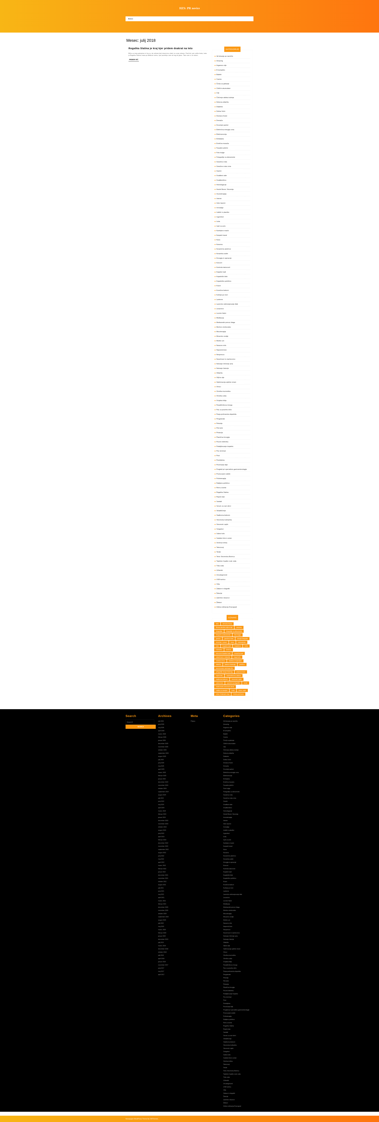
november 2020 (163, 910)
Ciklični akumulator (223, 88)
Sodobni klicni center (224, 538)
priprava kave (240, 672)
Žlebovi (219, 602)
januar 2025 (162, 779)
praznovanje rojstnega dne (224, 668)
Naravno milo (221, 345)
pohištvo (242, 664)
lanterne (228, 649)
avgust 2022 (162, 852)
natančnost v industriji (223, 657)
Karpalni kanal (221, 235)
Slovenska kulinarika (224, 520)
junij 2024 (161, 801)
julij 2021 (161, 888)
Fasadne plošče (222, 148)
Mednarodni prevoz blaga (225, 322)
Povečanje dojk (222, 465)
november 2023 (163, 824)
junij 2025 (161, 763)
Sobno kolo (220, 533)
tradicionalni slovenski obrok (225, 686)
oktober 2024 (162, 788)
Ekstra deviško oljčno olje (224, 627)
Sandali (219, 501)
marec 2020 (162, 929)
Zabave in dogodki (223, 588)
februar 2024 (162, 814)
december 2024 (163, 782)
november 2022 (163, 846)
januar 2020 (162, 936)
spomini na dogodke (233, 683)
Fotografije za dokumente (225, 157)
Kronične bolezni (222, 290)
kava (232, 642)
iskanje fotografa (242, 638)
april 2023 (161, 836)
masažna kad (238, 653)
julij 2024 (161, 798)
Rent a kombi (221, 487)
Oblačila (219, 373)
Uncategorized (221, 575)
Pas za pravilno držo (224, 409)
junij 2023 (161, 833)
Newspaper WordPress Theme (136, 1119)
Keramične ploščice (223, 249)
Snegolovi (220, 529)
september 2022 (163, 849)
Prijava (193, 721)
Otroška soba (221, 396)
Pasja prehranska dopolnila (226, 414)
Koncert (219, 263)
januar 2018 (162, 961)
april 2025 (161, 769)
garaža (218, 638)
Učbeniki (219, 570)
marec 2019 (162, 945)
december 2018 (163, 949)
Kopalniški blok (222, 276)
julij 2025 (161, 759)
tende (245, 683)
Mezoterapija (221, 331)
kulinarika (219, 649)
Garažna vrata (221, 162)
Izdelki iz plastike (222, 212)
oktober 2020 (162, 913)
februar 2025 (162, 775)
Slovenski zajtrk (222, 524)
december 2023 (163, 820)
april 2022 (161, 862)
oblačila (218, 664)
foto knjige (237, 635)
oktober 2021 (162, 881)
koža (246, 646)
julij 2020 (161, 923)
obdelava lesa (220, 661)
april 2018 (161, 958)
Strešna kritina (221, 543)
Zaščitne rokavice (223, 598)
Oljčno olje (220, 377)
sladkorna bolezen (222, 679)
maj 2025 (161, 766)
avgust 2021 (162, 884)
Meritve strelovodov (223, 327)
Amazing (219, 61)
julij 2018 (161, 955)
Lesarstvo (220, 308)
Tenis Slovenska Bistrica (225, 556)
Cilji (217, 93)
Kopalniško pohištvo (223, 281)
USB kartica (220, 579)
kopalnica (238, 646)
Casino (219, 79)
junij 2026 (161, 724)
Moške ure (220, 341)
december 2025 (163, 743)
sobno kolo (219, 683)
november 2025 (163, 747)
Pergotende (220, 419)
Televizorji (220, 547)
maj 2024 (161, 804)
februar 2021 (162, 904)
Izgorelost (220, 217)
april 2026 (161, 730)
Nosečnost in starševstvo (225, 359)
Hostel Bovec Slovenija (225, 189)
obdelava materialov (235, 661)
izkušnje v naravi (221, 642)
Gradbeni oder (221, 175)
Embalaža (220, 139)
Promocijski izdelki (223, 474)
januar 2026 (162, 740)
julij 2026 (161, 721)
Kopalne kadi (221, 272)
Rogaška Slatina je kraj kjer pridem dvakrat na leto (161, 48)
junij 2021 (161, 891)
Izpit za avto (221, 226)
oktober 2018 (162, 952)
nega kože (237, 657)
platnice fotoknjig (230, 664)
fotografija (219, 631)
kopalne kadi (227, 646)
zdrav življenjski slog (222, 694)
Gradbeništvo (221, 180)
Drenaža (219, 120)
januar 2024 (162, 817)
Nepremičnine (221, 350)
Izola (218, 221)
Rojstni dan (220, 497)
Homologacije (221, 184)
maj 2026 (161, 727)
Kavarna (219, 244)
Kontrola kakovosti (223, 267)
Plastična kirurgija (223, 437)
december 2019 (163, 939)
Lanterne (219, 299)
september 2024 (163, 791)
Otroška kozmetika (223, 391)
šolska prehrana (238, 694)
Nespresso (220, 354)
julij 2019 (161, 942)
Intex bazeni (220, 203)
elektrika (239, 627)
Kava (218, 240)
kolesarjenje (242, 642)
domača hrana (227, 624)
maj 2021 (161, 894)
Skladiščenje (221, 510)
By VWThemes (153, 1119)
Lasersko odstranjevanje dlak (227, 304)
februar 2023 (162, 840)
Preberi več (134, 60)
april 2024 (161, 807)
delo (217, 624)
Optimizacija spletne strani (226, 382)
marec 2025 (162, 772)
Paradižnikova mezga (224, 405)
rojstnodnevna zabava (234, 675)
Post (218, 455)
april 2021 (161, 897)
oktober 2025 (162, 750)
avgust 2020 (162, 920)
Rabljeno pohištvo (223, 483)
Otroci (218, 386)
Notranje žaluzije (222, 368)
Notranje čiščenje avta (224, 364)
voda (233, 690)
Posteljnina (220, 460)
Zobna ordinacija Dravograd (226, 607)
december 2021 (163, 875)
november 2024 (163, 785)
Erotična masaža (222, 143)
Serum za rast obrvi (223, 506)
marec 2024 (162, 811)
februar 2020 (162, 933)
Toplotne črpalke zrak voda (226, 561)
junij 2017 (161, 968)
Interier (219, 198)
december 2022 (163, 843)
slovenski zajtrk (237, 679)
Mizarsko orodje (222, 336)
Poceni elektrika (222, 442)
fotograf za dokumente (223, 635)
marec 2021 (162, 901)
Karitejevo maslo (222, 230)
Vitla (218, 584)
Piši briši (219, 428)
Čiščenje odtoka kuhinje (225, 97)
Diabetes (219, 107)
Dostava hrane (221, 116)
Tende (218, 552)
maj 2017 (161, 971)
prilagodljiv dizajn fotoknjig (224, 672)
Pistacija (219, 432)
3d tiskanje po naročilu (224, 56)
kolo (217, 646)
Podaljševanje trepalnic (225, 446)
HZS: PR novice (189, 8)
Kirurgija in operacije (224, 258)
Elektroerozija (221, 134)
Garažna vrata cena (223, 166)
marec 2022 (162, 865)
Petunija (219, 423)
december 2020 (163, 907)
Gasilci (219, 171)
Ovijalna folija (221, 400)
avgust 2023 (162, 830)
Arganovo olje (221, 65)
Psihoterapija (221, 478)
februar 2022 (162, 868)
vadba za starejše (221, 690)
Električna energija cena (225, 129)
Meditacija (220, 318)
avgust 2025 (162, 756)
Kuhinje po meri (222, 295)
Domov (130, 19)
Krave (218, 285)
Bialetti (218, 74)
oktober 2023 (162, 827)
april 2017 (161, 974)
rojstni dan (219, 675)
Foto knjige (220, 152)
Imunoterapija (221, 194)
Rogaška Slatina (222, 492)
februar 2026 (162, 737)
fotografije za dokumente (234, 631)
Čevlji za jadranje (222, 84)
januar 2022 (162, 872)
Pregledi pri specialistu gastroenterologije (231, 469)
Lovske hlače (221, 313)
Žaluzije (219, 593)
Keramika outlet (222, 253)
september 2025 (163, 753)
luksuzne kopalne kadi (223, 653)
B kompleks (220, 70)
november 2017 (163, 965)
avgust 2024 (162, 795)
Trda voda (220, 566)
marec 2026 (162, 734)
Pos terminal (221, 451)
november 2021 (163, 878)
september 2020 (163, 917)
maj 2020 (161, 926)
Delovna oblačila (222, 102)
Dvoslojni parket (222, 125)
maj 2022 (161, 859)
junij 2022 (161, 856)
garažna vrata (228, 638)
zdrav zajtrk (242, 690)
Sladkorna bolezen (223, 515)
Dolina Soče (220, 111)
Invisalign (219, 207)
